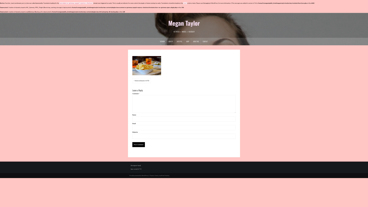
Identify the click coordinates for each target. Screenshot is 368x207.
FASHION (162, 41)
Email (134, 123)
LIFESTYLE (179, 41)
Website (135, 132)
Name (134, 115)
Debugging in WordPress (210, 3)
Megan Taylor (184, 23)
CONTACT (205, 41)
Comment (135, 93)
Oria (155, 175)
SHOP (187, 41)
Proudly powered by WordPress (138, 175)
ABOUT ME (196, 41)
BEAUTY (171, 41)
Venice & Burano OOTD (142, 80)
